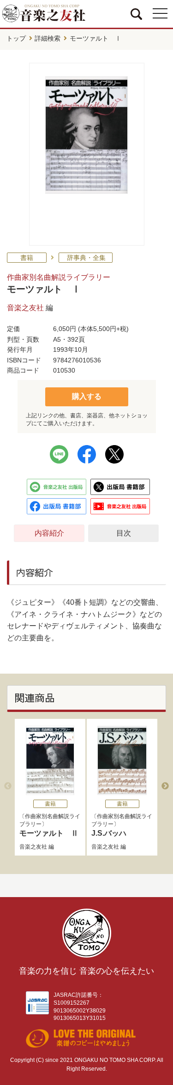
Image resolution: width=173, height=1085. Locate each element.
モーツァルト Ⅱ (48, 833)
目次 (123, 533)
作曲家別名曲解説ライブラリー (58, 277)
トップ (16, 38)
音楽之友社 (25, 308)
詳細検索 (47, 38)
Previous (7, 786)
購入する (86, 396)
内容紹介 (49, 533)
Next (165, 786)
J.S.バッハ (108, 833)
